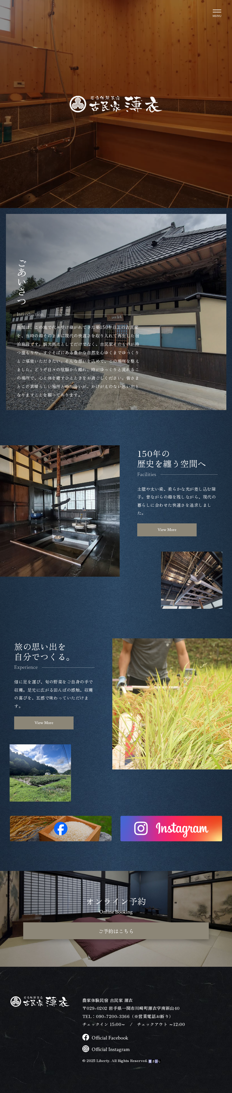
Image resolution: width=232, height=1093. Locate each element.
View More (167, 529)
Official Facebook (110, 1037)
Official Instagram (111, 1049)
